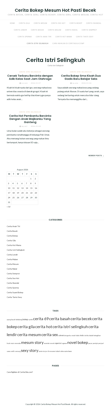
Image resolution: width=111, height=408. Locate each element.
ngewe (64, 343)
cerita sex (49, 334)
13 (22, 188)
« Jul (8, 206)
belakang (19, 320)
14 (27, 188)
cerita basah (59, 318)
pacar (90, 343)
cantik (30, 320)
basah (13, 320)
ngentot (58, 343)
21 (27, 193)
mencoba (18, 343)
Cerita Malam (54, 30)
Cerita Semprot (89, 30)
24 (9, 197)
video (62, 351)
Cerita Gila (24, 23)
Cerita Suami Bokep (15, 292)
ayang (9, 319)
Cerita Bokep (76, 23)
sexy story (29, 350)
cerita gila (26, 326)
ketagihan (97, 335)
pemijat (95, 343)
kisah (8, 343)
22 (31, 193)
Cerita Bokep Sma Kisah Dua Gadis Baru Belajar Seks (81, 77)
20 (22, 193)
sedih (13, 351)
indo (82, 335)
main (12, 343)
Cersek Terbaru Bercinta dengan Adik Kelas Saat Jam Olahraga (30, 77)
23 (36, 193)
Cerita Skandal (93, 23)
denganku (67, 335)
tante (41, 351)
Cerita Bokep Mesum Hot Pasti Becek (55, 10)
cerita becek (81, 318)
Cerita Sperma (25, 36)
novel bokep (77, 342)
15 (31, 188)
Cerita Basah (37, 30)
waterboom (68, 351)
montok (46, 343)
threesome (51, 351)
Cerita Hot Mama (64, 36)
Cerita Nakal (71, 30)
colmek (61, 335)
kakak (91, 335)
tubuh (58, 351)
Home (12, 23)
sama (8, 351)
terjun (45, 351)
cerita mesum (29, 334)
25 (13, 197)
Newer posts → (96, 155)
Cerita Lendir (20, 30)
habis (78, 335)
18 (13, 193)
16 (36, 188)
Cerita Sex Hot (58, 23)
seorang (18, 351)
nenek (52, 343)
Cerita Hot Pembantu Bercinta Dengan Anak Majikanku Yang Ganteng (30, 119)
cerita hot (43, 326)
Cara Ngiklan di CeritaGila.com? (68, 43)
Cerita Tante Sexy (84, 36)
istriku (86, 335)
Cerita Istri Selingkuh (37, 43)
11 (13, 188)
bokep (25, 319)
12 (18, 188)
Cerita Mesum (40, 23)
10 (9, 188)
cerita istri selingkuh (70, 326)
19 (18, 193)
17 (9, 193)
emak (73, 335)
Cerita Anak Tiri (43, 36)
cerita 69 (41, 318)
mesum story (32, 342)
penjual (101, 343)
